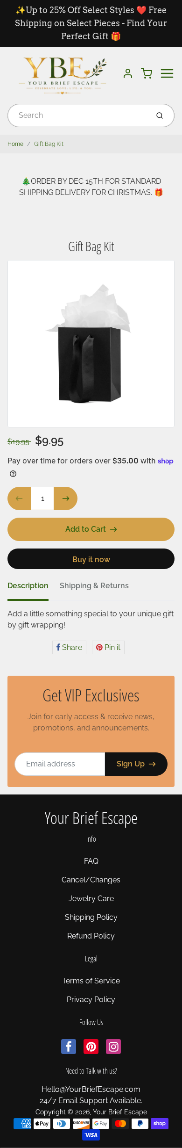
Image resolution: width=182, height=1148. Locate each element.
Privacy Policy (91, 999)
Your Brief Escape (91, 818)
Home (15, 144)
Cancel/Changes (91, 879)
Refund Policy (91, 935)
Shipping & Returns (94, 585)
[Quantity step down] (19, 498)
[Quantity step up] (65, 498)
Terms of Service (91, 980)
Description (28, 585)
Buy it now (91, 559)
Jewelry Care (91, 898)
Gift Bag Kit (48, 144)
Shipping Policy (91, 917)
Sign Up (131, 763)
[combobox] (77, 115)
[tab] (33, 589)
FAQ (91, 861)
